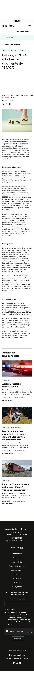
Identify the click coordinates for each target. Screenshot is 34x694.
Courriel (17, 599)
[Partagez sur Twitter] (6, 104)
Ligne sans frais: (17, 541)
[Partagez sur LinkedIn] (10, 104)
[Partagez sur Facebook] (3, 104)
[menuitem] (24, 31)
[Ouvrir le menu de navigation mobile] (30, 26)
